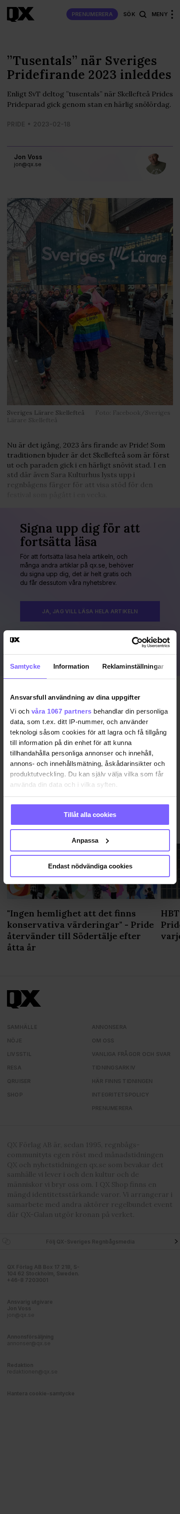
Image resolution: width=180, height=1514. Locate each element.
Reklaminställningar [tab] (133, 666)
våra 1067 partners (61, 710)
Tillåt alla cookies (90, 814)
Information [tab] (71, 666)
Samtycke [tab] (25, 666)
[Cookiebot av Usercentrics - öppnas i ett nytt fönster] (131, 642)
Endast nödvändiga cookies (90, 865)
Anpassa (85, 840)
